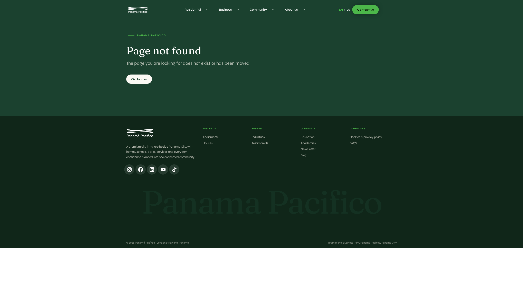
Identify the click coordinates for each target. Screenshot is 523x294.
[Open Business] (237, 9)
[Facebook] (140, 169)
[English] (341, 10)
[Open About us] (303, 9)
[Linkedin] (152, 169)
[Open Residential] (207, 9)
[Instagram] (129, 169)
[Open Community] (273, 9)
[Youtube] (163, 169)
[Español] (348, 10)
